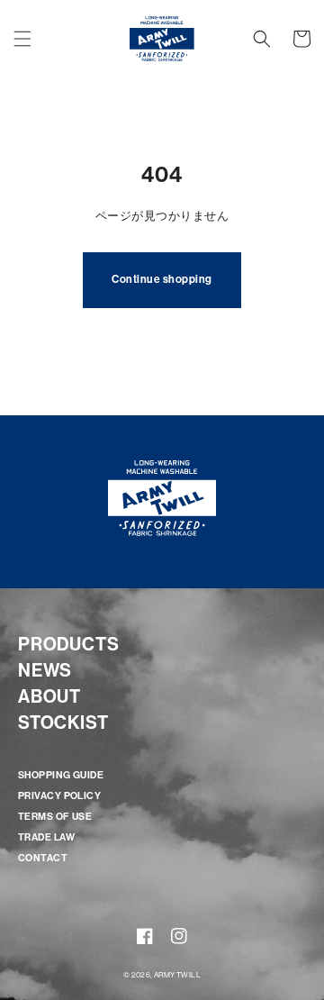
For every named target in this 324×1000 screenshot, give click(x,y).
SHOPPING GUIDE (61, 775)
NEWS (45, 670)
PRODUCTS (68, 644)
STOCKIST (63, 722)
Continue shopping (162, 279)
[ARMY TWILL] (162, 38)
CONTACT (43, 858)
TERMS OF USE (55, 817)
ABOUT (49, 696)
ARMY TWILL (177, 974)
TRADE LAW (46, 837)
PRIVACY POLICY (59, 796)
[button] (22, 39)
